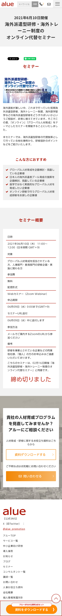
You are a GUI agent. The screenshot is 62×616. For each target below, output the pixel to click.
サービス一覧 (10, 540)
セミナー (8, 566)
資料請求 (45, 4)
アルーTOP (9, 535)
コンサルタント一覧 (14, 571)
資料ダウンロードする (30, 454)
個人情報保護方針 (13, 597)
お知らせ (8, 556)
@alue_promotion (14, 529)
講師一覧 (8, 577)
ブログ (7, 561)
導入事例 (8, 551)
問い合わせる (32, 476)
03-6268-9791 (41, 4)
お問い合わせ (49, 4)
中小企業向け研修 (13, 546)
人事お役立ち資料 (13, 587)
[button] (57, 4)
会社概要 (8, 592)
